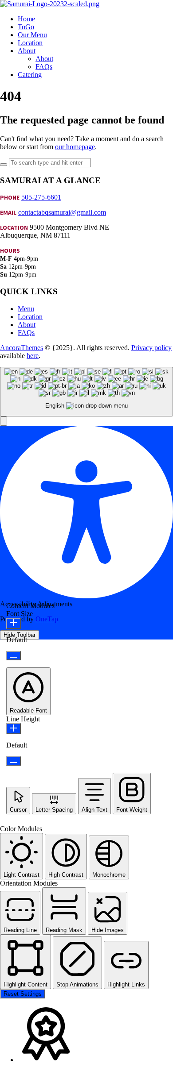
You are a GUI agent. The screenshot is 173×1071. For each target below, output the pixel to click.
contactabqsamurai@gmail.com (62, 212)
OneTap (46, 619)
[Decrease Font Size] (13, 655)
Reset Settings (23, 993)
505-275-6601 (41, 197)
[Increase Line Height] (13, 728)
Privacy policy (151, 347)
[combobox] (86, 392)
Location (30, 316)
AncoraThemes (21, 347)
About (26, 324)
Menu (26, 308)
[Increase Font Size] (13, 623)
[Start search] (3, 164)
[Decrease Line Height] (13, 761)
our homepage (75, 146)
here (33, 355)
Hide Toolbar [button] (19, 635)
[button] (3, 421)
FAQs (26, 332)
